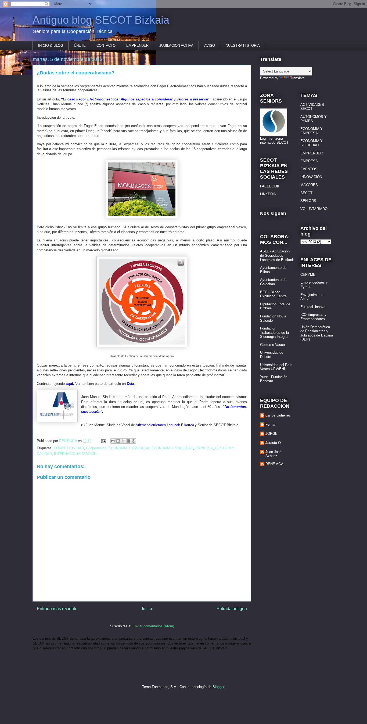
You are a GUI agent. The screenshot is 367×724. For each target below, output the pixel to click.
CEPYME (307, 275)
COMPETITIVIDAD (69, 448)
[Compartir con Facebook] (128, 441)
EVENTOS (308, 169)
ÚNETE (80, 46)
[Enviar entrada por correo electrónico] (103, 441)
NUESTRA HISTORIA (243, 46)
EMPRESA (204, 448)
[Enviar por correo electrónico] (113, 441)
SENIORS (308, 201)
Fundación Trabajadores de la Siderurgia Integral (274, 332)
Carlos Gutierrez (278, 415)
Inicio (147, 608)
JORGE (271, 434)
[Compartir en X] (123, 441)
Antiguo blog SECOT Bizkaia (101, 20)
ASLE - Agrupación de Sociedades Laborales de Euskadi (277, 255)
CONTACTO (106, 46)
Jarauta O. (273, 443)
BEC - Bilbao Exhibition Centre (273, 294)
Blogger (218, 687)
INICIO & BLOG (50, 46)
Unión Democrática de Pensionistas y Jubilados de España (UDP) (316, 333)
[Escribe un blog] (118, 441)
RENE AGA (274, 464)
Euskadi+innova (312, 307)
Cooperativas (96, 448)
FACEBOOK (269, 186)
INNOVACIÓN (311, 177)
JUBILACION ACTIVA (176, 46)
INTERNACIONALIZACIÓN (75, 454)
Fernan (270, 424)
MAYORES (309, 185)
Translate (297, 78)
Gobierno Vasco (272, 345)
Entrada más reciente (57, 608)
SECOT (306, 193)
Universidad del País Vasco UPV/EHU (276, 367)
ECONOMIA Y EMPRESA (129, 448)
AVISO (209, 46)
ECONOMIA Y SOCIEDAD (172, 448)
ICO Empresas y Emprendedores (313, 317)
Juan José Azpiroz (273, 454)
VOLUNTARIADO (314, 209)
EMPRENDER (137, 46)
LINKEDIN (268, 194)
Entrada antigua (232, 608)
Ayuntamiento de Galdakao (273, 282)
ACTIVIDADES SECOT (312, 107)
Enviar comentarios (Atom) (153, 626)
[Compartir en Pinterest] (133, 441)
